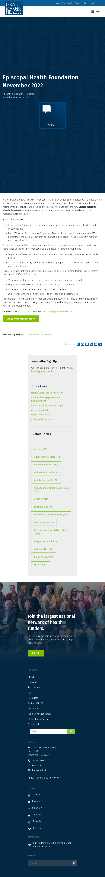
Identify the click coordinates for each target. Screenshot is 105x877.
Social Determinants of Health (36, 334)
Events (31, 692)
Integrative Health (46, 541)
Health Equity (44, 522)
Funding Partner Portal (64, 3)
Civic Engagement (46, 480)
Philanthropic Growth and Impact (48, 405)
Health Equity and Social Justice (47, 392)
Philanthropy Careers (38, 719)
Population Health (40, 414)
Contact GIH (34, 724)
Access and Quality (40, 410)
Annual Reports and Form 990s (43, 777)
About (31, 677)
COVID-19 (41, 499)
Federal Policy (43, 507)
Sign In (93, 3)
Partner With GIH (36, 703)
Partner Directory (81, 3)
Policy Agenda (44, 557)
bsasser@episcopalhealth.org (58, 311)
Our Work (32, 682)
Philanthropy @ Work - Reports (18, 94)
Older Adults (43, 549)
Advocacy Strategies (47, 457)
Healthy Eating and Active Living (50, 532)
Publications (34, 687)
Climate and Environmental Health (51, 490)
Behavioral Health (46, 464)
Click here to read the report (20, 319)
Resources (33, 698)
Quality (40, 564)
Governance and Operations (51, 514)
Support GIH (34, 708)
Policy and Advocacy (41, 419)
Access (40, 449)
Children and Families (48, 472)
